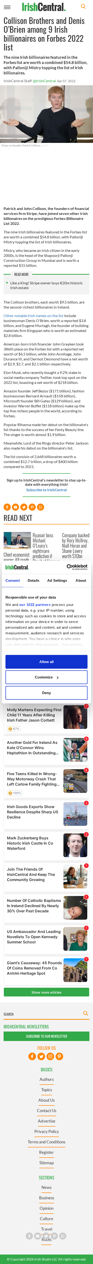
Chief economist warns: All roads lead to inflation (17, 560)
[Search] (83, 7)
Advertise (46, 1121)
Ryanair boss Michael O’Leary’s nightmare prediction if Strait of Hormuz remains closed (46, 550)
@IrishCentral (44, 80)
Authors (47, 1079)
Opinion (46, 1208)
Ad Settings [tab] (57, 580)
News (46, 1187)
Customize (44, 677)
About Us (46, 1100)
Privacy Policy (46, 1131)
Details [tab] (33, 580)
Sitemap (46, 1162)
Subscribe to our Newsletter (46, 1036)
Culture (46, 1218)
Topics (46, 1089)
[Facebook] (32, 1056)
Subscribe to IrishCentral (46, 490)
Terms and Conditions (46, 1141)
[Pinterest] (59, 1056)
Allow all (46, 661)
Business (46, 1197)
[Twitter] (41, 1056)
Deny (46, 693)
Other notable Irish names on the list (33, 315)
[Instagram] (50, 1056)
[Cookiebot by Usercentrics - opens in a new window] (67, 567)
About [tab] (81, 580)
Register (46, 1152)
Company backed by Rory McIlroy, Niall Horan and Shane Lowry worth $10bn (75, 545)
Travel (46, 1229)
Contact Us (46, 1110)
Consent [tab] (12, 580)
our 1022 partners (35, 605)
